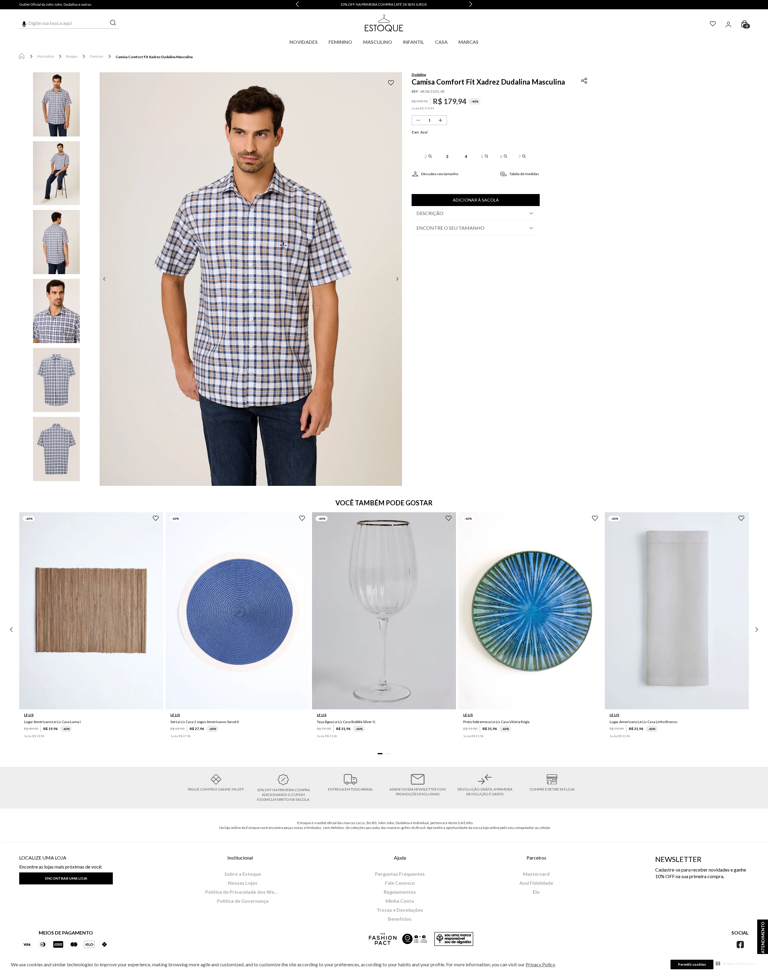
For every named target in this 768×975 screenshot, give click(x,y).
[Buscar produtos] (113, 22)
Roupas (72, 56)
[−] (418, 120)
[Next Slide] (470, 4)
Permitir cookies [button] (692, 964)
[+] (440, 120)
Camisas (97, 56)
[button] (736, 963)
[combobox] (69, 23)
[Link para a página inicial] (21, 56)
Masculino (45, 56)
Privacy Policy (540, 964)
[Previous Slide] (297, 4)
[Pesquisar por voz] (24, 23)
